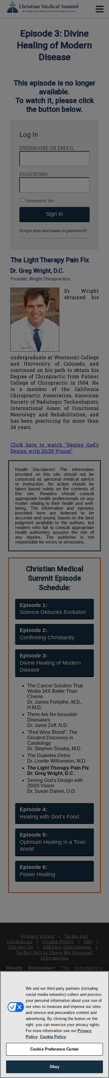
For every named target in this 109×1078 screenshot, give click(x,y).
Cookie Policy (53, 1036)
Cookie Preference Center (54, 1049)
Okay (54, 1066)
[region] (54, 1024)
